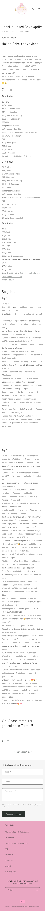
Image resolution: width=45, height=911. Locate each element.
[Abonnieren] (37, 890)
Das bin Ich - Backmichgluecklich (16, 843)
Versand (8, 866)
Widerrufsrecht (10, 872)
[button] (5, 9)
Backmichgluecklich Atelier (19, 906)
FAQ (6, 849)
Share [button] (7, 741)
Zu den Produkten (9, 280)
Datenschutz (9, 838)
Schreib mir (9, 860)
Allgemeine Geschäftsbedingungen (17, 832)
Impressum (9, 855)
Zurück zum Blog (24, 751)
